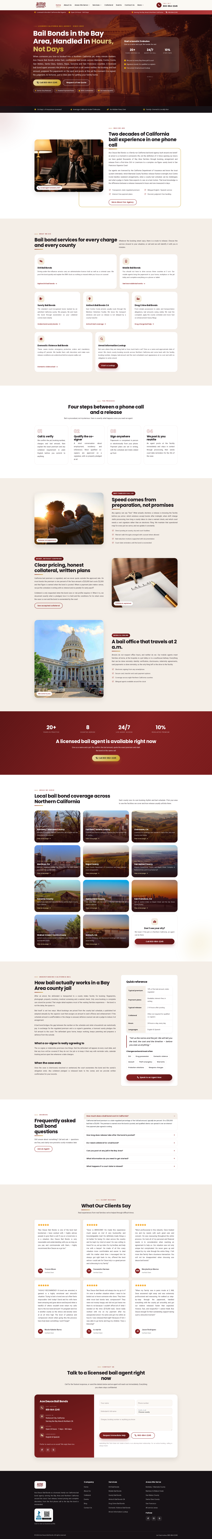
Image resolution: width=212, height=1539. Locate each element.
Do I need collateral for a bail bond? (102, 1143)
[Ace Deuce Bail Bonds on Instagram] (153, 1518)
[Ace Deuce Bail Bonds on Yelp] (159, 1518)
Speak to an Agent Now (150, 1077)
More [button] (139, 5)
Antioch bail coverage (95, 324)
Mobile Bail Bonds (115, 1491)
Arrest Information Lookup (118, 1512)
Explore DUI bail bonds (46, 284)
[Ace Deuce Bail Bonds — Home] (41, 5)
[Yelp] (53, 1449)
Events (119, 5)
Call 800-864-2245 (48, 82)
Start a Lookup (108, 365)
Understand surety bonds (48, 324)
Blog (85, 1504)
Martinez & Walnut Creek (155, 1491)
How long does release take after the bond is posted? (110, 1135)
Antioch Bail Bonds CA (117, 1499)
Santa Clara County (153, 1499)
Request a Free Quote (76, 82)
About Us (68, 5)
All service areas (152, 1508)
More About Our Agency (123, 202)
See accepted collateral (48, 605)
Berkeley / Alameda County (155, 1487)
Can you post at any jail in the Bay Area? (104, 1150)
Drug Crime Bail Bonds (117, 1504)
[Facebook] (42, 1449)
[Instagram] (47, 1449)
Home (58, 5)
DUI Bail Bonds (114, 1487)
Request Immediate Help (114, 1435)
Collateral (108, 5)
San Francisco (151, 1504)
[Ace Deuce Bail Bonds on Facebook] (148, 1518)
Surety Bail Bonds (115, 1495)
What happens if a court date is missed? (104, 1166)
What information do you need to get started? (107, 1158)
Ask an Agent (43, 1149)
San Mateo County (152, 1495)
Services (96, 5)
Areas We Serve (81, 5)
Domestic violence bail (46, 367)
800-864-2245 (173, 12)
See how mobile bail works (133, 284)
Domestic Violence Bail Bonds (119, 1508)
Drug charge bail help (143, 324)
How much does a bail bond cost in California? (107, 1116)
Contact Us (129, 5)
